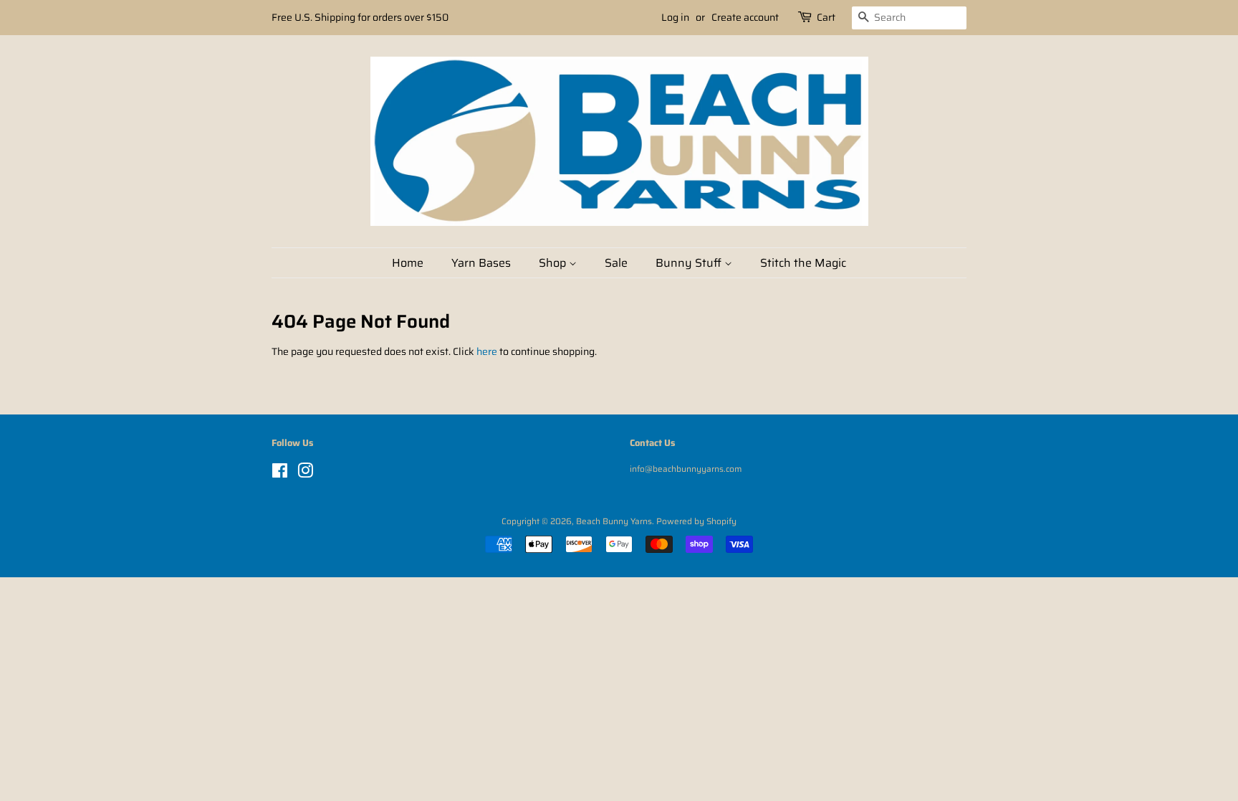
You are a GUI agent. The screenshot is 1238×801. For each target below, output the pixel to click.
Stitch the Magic (803, 263)
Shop (554, 263)
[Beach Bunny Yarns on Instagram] (305, 473)
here (486, 351)
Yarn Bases (481, 263)
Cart (826, 17)
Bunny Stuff (690, 263)
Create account (745, 17)
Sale (616, 263)
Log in (675, 17)
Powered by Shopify (696, 521)
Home (407, 263)
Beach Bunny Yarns (614, 521)
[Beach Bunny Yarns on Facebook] (280, 473)
